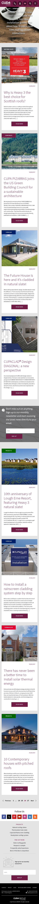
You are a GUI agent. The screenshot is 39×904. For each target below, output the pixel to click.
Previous (8, 801)
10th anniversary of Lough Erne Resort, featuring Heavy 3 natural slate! (18, 500)
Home (3, 8)
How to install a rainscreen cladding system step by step (18, 588)
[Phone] (15, 3)
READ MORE (19, 124)
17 (28, 800)
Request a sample (19, 845)
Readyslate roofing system (19, 835)
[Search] (30, 3)
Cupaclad (9, 232)
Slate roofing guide (19, 843)
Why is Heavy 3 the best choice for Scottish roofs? (17, 96)
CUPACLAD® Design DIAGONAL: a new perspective (18, 365)
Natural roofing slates (20, 827)
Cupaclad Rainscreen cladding (19, 833)
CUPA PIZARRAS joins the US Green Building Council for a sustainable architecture (19, 187)
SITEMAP (35, 887)
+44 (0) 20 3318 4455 (32, 891)
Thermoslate (8, 627)
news (9, 8)
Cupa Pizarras (13, 901)
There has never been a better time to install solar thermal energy (19, 677)
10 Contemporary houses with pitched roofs (18, 763)
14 (19, 800)
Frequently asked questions (19, 848)
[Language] (25, 3)
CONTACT (4, 887)
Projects (9, 450)
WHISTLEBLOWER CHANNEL (24, 887)
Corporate (8, 135)
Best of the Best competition (19, 851)
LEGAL (14, 887)
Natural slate (8, 49)
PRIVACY (10, 887)
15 (22, 800)
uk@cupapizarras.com (32, 892)
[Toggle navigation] (35, 3)
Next (32, 801)
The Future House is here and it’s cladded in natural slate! (19, 279)
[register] (20, 3)
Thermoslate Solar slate (19, 830)
